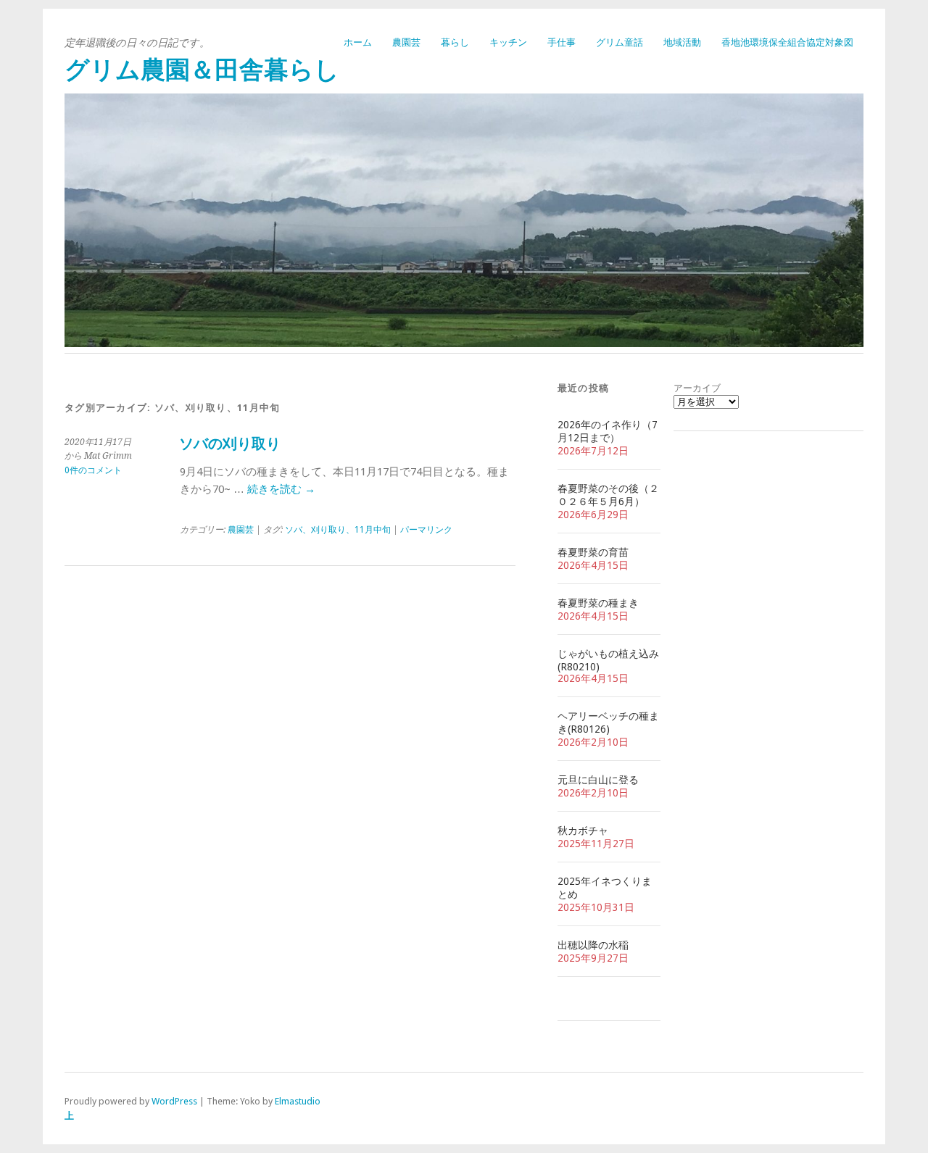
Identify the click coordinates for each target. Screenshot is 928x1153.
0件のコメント (93, 470)
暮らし (455, 42)
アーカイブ (697, 388)
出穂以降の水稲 (593, 945)
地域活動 (682, 42)
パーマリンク (426, 530)
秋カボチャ (583, 830)
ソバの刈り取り (230, 444)
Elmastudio (297, 1101)
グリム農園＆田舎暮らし (202, 70)
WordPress (174, 1101)
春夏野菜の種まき (598, 603)
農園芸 (406, 42)
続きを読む (281, 489)
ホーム (358, 42)
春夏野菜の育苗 (593, 552)
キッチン (508, 42)
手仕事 (561, 42)
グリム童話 (619, 42)
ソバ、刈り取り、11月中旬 (338, 530)
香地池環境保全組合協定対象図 (787, 42)
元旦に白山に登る (598, 780)
